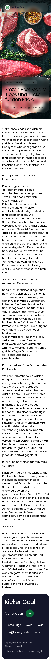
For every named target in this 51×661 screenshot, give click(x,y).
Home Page (13, 625)
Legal (39, 651)
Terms (30, 651)
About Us (10, 651)
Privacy (21, 651)
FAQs (40, 625)
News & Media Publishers (21, 82)
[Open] (42, 7)
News (29, 625)
